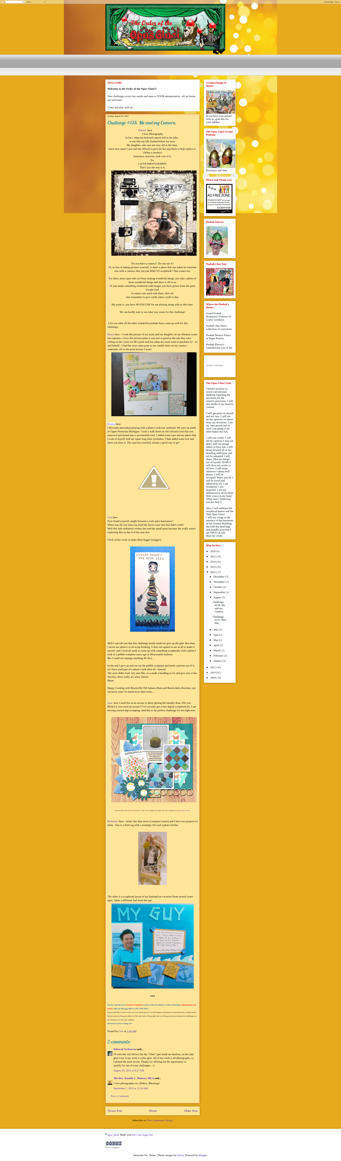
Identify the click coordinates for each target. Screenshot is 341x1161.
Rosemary (112, 821)
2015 (213, 556)
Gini (109, 517)
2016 (213, 551)
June (216, 634)
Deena (110, 334)
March (217, 650)
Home (153, 1111)
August (218, 597)
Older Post (191, 1111)
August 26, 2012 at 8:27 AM (128, 1070)
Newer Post (114, 1111)
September (220, 592)
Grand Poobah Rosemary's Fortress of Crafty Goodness (218, 316)
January (218, 660)
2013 (213, 566)
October (218, 586)
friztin (180, 1155)
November (220, 581)
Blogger (202, 1155)
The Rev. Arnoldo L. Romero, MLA (133, 1078)
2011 (213, 667)
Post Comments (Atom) (160, 1120)
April (217, 645)
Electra (142, 130)
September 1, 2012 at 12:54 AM (130, 1088)
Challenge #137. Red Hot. (219, 620)
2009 (213, 677)
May (216, 640)
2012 (213, 572)
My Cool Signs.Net (142, 1134)
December (219, 576)
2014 (213, 561)
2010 (213, 672)
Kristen (111, 423)
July (216, 629)
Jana (109, 702)
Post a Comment (120, 1096)
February (219, 655)
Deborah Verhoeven (124, 1049)
